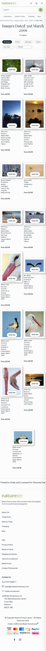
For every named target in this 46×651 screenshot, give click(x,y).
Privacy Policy (7, 545)
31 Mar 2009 (38, 20)
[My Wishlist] (31, 3)
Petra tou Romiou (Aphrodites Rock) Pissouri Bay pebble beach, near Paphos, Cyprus (29, 234)
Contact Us (6, 577)
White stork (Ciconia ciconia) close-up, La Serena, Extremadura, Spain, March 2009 (5, 292)
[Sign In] (41, 3)
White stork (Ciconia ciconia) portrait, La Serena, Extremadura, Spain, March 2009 (28, 348)
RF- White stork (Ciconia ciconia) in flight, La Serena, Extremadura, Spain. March (29, 282)
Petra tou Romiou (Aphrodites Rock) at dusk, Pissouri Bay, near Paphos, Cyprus (6, 138)
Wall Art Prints (4, 20)
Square (38, 42)
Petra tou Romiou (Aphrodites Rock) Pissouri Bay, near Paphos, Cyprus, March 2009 (6, 234)
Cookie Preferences (10, 568)
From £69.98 (5, 94)
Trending (31, 16)
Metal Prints (6, 563)
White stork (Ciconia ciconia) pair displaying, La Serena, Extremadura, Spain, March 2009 (17, 455)
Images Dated (18, 20)
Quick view (12, 69)
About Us (5, 512)
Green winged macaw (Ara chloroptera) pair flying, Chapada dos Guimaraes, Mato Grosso (5, 82)
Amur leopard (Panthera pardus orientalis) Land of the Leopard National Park (5, 186)
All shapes (7, 42)
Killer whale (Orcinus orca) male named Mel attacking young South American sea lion (29, 82)
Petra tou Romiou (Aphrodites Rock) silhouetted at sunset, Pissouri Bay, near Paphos (28, 397)
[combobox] (20, 10)
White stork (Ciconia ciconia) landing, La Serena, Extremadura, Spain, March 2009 (5, 348)
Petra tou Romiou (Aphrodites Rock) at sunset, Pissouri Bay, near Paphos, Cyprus (28, 139)
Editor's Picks (20, 16)
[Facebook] (14, 641)
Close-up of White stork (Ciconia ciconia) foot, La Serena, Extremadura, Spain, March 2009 (5, 406)
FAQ (3, 540)
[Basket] (36, 3)
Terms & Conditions (10, 559)
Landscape (28, 42)
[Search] (41, 10)
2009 (26, 20)
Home (11, 20)
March (31, 20)
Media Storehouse (29, 624)
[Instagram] (20, 641)
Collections (7, 16)
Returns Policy (7, 549)
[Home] (9, 3)
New (39, 16)
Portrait (17, 42)
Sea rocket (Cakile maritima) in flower (28, 183)
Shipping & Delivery (9, 554)
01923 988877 (10, 582)
